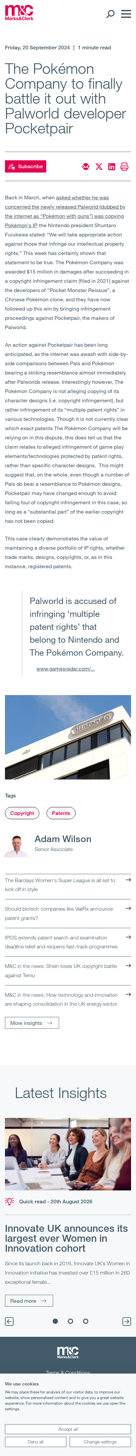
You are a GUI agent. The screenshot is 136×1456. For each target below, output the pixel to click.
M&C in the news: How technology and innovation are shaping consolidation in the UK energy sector (61, 999)
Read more (23, 1300)
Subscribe (30, 166)
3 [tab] (85, 1321)
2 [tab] (70, 1321)
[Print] (124, 167)
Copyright (22, 813)
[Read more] (68, 1154)
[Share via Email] (86, 167)
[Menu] (124, 14)
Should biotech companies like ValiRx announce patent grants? (59, 913)
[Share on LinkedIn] (111, 167)
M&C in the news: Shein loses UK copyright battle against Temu (61, 970)
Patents (61, 813)
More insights (26, 1023)
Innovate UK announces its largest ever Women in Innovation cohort (66, 1238)
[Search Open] (110, 14)
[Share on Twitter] (99, 167)
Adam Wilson (63, 838)
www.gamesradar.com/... (65, 668)
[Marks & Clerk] (19, 18)
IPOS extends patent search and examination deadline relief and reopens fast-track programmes (61, 942)
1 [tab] (55, 1321)
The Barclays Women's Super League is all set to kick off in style (60, 884)
